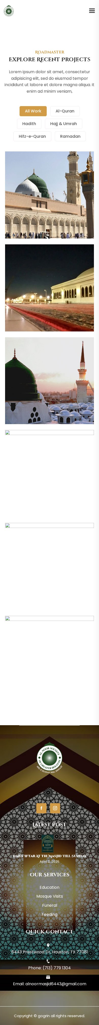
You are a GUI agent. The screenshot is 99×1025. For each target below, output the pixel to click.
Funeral (49, 905)
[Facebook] (41, 808)
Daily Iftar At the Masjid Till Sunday (50, 856)
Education (49, 887)
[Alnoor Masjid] (9, 11)
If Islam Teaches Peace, (49, 673)
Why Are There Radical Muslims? (49, 579)
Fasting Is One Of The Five (49, 486)
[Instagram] (55, 808)
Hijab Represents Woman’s (49, 301)
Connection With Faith (49, 394)
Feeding (49, 914)
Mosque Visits (49, 896)
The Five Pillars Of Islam (49, 208)
